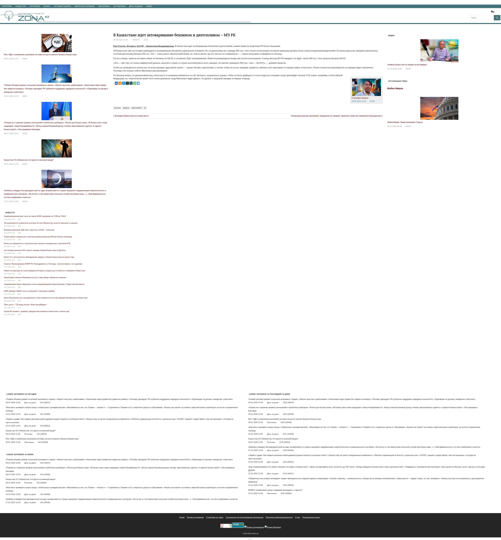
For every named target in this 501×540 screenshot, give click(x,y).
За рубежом (119, 6)
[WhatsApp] (134, 83)
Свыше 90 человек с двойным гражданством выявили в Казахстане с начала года (36, 311)
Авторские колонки (84, 6)
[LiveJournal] (131, 83)
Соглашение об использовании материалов (244, 517)
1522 (146, 40)
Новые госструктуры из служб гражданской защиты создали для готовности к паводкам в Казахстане (44, 271)
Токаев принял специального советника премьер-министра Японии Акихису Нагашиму (38, 237)
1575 (19, 219)
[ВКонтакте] (116, 83)
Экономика (104, 6)
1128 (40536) (288, 450)
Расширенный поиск (311, 517)
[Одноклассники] (120, 83)
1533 (19, 274)
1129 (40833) (284, 442)
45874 (24, 96)
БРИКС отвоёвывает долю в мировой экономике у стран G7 (275, 490)
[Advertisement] (160, 132)
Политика (7, 6)
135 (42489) (45, 494)
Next (488, 48)
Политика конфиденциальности (279, 517)
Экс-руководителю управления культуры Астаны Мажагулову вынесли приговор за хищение (40, 223)
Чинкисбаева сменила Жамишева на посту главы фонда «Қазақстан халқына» (35, 277)
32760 (372, 101)
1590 (19, 233)
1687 (19, 294)
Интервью (35, 6)
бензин (117, 108)
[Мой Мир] (123, 83)
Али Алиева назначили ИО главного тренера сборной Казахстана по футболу (35, 250)
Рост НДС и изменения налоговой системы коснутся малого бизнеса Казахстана (40, 54)
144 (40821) (45, 426)
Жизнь (47, 6)
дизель (126, 108)
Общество (20, 6)
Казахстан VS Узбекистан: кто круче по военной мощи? (29, 160)
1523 (19, 239)
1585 (19, 314)
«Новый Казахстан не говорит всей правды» (407, 64)
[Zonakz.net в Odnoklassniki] (485, 12)
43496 (24, 133)
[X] (127, 83)
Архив (181, 517)
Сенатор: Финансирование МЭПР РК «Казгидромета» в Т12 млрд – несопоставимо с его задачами (43, 264)
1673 (19, 307)
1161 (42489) (288, 434)
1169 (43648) (286, 422)
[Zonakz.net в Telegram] (482, 12)
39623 (408, 69)
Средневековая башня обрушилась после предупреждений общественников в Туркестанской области (44, 284)
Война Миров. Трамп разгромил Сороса (405, 122)
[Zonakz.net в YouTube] (478, 12)
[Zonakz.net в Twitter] (471, 12)
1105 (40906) (286, 493)
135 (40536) (45, 502)
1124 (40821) (288, 462)
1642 (19, 226)
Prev (391, 48)
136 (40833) (42, 483)
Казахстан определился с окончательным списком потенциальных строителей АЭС (37, 243)
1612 (19, 301)
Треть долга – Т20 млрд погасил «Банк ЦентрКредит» (25, 305)
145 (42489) (45, 414)
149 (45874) (45, 463)
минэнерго (137, 108)
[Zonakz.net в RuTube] (493, 12)
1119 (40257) (288, 473)
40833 (24, 164)
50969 (408, 126)
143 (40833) (42, 434)
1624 (19, 280)
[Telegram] (138, 83)
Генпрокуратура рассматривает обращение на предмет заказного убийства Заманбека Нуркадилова (336, 116)
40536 (24, 201)
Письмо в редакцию (195, 517)
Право (149, 6)
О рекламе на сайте (214, 517)
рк (145, 108)
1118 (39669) (288, 485)
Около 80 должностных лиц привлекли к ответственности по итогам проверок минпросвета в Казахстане (45, 298)
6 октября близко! (359, 98)
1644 (19, 287)
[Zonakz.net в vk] (489, 12)
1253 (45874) (288, 402)
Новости (136, 40)
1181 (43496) (288, 414)
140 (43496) (45, 474)
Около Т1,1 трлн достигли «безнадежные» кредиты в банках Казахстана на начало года (39, 257)
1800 (19, 246)
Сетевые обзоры (62, 6)
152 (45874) (45, 402)
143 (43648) (43, 442)
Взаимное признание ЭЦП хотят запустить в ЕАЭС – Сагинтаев (29, 230)
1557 (19, 260)
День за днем (135, 6)
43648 (24, 59)
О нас (297, 517)
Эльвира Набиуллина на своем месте (132, 116)
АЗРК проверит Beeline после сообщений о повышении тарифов (29, 291)
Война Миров (395, 88)
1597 (19, 253)
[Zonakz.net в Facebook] (474, 12)
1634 (19, 267)
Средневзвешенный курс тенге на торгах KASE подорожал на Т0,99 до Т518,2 (35, 216)
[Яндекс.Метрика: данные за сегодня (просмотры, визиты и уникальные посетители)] (273, 527)
